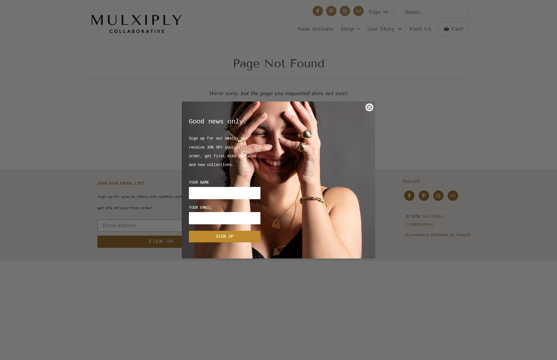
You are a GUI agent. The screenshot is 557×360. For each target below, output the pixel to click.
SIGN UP (225, 236)
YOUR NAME (199, 182)
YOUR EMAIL (200, 208)
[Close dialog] (369, 107)
